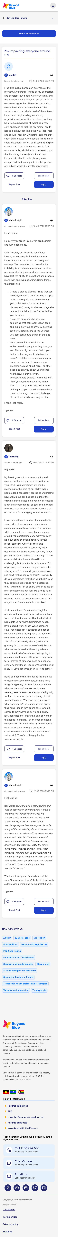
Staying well (43, 964)
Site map (7, 1231)
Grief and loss (10, 944)
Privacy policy (10, 1224)
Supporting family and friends (18, 977)
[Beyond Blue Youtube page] (16, 1189)
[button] (8, 176)
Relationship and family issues (18, 957)
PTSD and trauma (12, 951)
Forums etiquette (17, 1122)
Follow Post (43, 176)
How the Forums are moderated (25, 1117)
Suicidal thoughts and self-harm (19, 970)
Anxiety (7, 938)
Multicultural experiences (34, 944)
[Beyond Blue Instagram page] (25, 1189)
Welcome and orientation (15, 990)
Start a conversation (29, 33)
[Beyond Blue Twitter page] (34, 1189)
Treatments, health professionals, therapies (25, 983)
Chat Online (23, 1161)
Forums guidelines (18, 1105)
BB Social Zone (22, 938)
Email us (21, 1174)
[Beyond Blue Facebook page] (7, 1189)
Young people (39, 990)
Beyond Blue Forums (12, 6)
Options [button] (53, 18)
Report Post (14, 184)
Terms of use (10, 1216)
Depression (39, 938)
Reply (43, 184)
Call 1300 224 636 (27, 1148)
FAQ (10, 1111)
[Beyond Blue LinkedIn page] (43, 1189)
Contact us (9, 1209)
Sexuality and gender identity (18, 964)
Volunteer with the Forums (23, 1128)
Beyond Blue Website (15, 1024)
